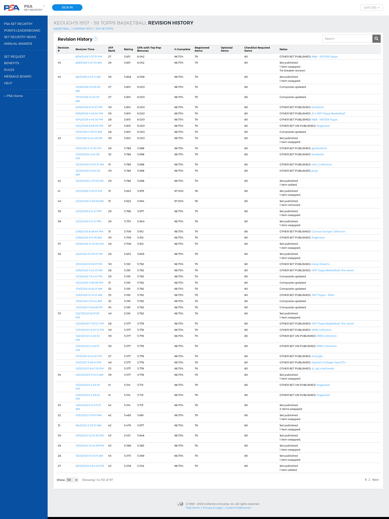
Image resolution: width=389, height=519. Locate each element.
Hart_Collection (322, 164)
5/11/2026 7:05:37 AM (89, 131)
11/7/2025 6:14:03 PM (89, 356)
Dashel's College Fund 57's (329, 362)
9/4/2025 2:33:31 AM (88, 425)
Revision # (63, 49)
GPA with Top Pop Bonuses (149, 49)
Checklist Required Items (257, 49)
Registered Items (202, 49)
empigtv (317, 356)
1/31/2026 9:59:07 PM (89, 264)
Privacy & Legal (212, 507)
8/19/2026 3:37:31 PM (89, 56)
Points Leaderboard (22, 30)
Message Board (17, 76)
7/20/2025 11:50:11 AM (89, 455)
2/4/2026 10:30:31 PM (89, 253)
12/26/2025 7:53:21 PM (90, 323)
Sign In (67, 7)
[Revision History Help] (95, 38)
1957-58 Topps (104, 28)
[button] (35, 7)
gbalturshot (319, 148)
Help (8, 83)
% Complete (182, 49)
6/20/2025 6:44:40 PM (90, 465)
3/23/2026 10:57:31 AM (90, 164)
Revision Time (85, 49)
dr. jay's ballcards (323, 368)
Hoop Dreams (321, 264)
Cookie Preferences (238, 507)
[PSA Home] (13, 8)
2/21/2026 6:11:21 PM (88, 221)
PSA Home (193, 507)
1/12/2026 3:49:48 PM (89, 307)
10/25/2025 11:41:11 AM (89, 374)
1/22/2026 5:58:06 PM (89, 282)
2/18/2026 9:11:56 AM (89, 237)
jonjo (315, 170)
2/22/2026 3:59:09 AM (90, 201)
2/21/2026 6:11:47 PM (89, 211)
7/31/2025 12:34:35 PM (90, 435)
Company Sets (82, 28)
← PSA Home (13, 96)
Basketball (61, 28)
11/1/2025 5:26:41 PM (88, 362)
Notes (283, 49)
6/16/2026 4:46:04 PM (89, 113)
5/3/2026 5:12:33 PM (88, 148)
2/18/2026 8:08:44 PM (89, 231)
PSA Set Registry (18, 24)
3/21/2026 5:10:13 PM (89, 190)
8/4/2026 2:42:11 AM (88, 76)
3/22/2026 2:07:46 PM (90, 180)
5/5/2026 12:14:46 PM (89, 138)
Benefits (11, 63)
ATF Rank (111, 49)
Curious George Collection (328, 231)
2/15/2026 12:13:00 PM (90, 243)
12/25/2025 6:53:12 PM (90, 329)
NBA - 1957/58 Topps (325, 56)
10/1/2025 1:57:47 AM (89, 415)
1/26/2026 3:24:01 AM (89, 270)
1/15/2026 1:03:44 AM (89, 301)
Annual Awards (18, 44)
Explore (372, 7)
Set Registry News (20, 37)
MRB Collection (322, 329)
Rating (128, 49)
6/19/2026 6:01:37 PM (89, 107)
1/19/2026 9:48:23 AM (89, 288)
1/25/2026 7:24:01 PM (89, 276)
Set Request (14, 56)
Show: (61, 480)
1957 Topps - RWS (323, 295)
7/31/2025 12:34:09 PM (90, 445)
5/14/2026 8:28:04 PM (89, 125)
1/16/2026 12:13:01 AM (89, 295)
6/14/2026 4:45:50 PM (89, 119)
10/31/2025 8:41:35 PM (90, 368)
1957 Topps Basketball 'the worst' (333, 270)
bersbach (318, 107)
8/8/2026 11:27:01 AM (89, 62)
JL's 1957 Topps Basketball (328, 113)
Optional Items (227, 49)
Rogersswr (323, 125)
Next (375, 480)
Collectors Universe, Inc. (219, 503)
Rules (9, 70)
